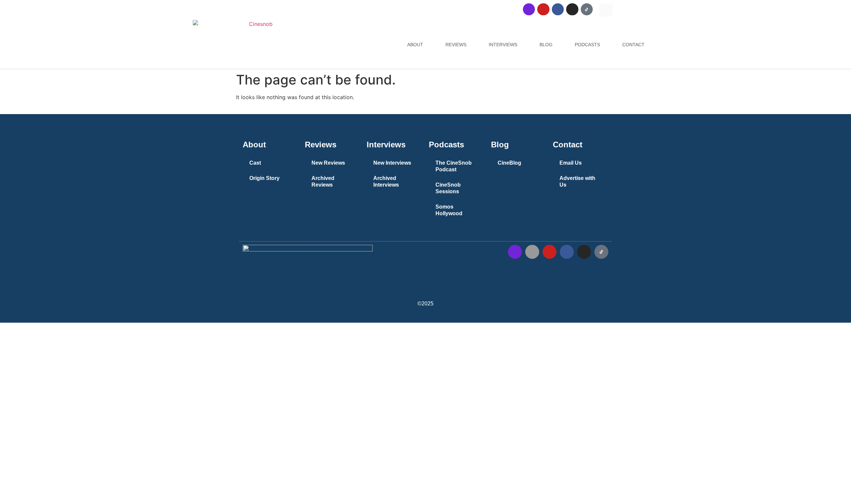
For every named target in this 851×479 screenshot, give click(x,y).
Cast (255, 163)
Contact (633, 44)
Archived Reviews (322, 181)
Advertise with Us (577, 181)
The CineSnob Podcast (453, 166)
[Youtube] (543, 9)
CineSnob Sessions (448, 188)
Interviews (503, 44)
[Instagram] (572, 9)
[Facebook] (558, 9)
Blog (546, 44)
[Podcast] (529, 9)
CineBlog (509, 163)
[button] (606, 10)
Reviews (455, 44)
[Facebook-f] (567, 252)
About (415, 44)
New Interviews (392, 163)
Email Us (570, 163)
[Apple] (532, 252)
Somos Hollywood (448, 210)
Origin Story (264, 178)
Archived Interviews (386, 181)
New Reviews (328, 163)
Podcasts (587, 44)
